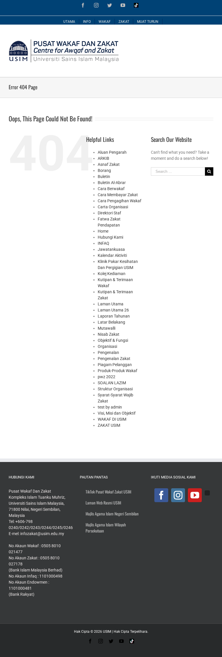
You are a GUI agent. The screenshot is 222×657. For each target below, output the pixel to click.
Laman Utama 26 (113, 310)
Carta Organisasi (113, 207)
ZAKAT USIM (109, 425)
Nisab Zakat (108, 334)
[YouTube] (195, 495)
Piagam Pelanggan (115, 364)
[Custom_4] (207, 492)
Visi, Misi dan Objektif (117, 413)
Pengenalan (108, 352)
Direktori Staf (109, 213)
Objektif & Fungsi (113, 340)
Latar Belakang (111, 322)
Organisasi (107, 346)
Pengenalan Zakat (114, 358)
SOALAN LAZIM (112, 383)
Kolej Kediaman (111, 273)
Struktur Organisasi (115, 389)
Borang (104, 170)
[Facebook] (161, 495)
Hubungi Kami (110, 237)
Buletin (104, 176)
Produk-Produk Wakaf (117, 370)
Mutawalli (106, 328)
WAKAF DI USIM (112, 419)
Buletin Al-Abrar (112, 182)
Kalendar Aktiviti (112, 255)
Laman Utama (110, 304)
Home (103, 231)
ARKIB (103, 158)
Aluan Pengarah (112, 152)
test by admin (110, 407)
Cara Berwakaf (111, 188)
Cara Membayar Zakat (118, 194)
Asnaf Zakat (109, 164)
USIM (107, 632)
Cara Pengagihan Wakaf (119, 200)
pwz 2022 (106, 376)
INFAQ (103, 243)
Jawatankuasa (111, 249)
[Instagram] (178, 495)
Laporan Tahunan (114, 316)
